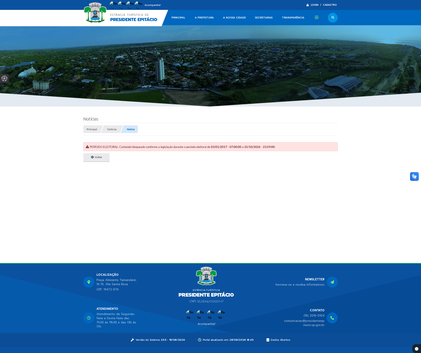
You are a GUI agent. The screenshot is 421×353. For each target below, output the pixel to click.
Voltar (98, 157)
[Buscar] (333, 18)
